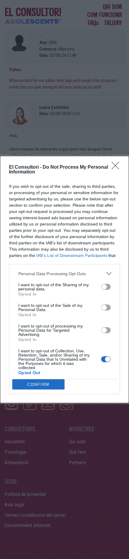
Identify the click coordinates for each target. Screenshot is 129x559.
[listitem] (64, 273)
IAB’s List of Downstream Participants (71, 255)
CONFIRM (38, 384)
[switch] (106, 287)
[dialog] (64, 279)
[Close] (117, 167)
